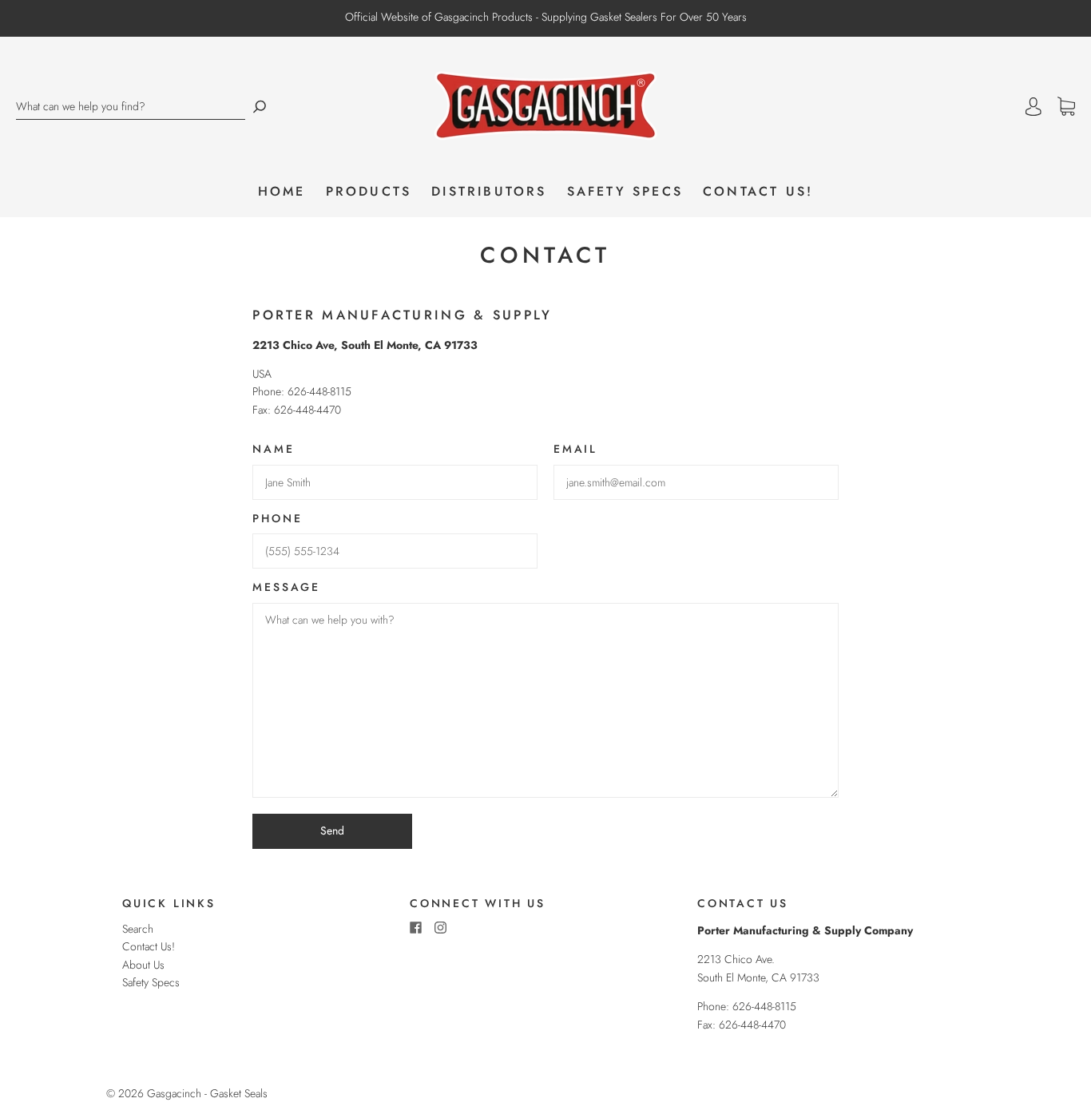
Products (369, 192)
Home (282, 192)
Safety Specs (625, 192)
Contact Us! (758, 192)
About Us (143, 965)
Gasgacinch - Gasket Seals (207, 1093)
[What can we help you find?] (130, 106)
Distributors (488, 192)
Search (137, 929)
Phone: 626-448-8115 (746, 1006)
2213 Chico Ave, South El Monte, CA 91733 (365, 345)
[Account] (1033, 107)
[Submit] (260, 106)
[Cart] (1066, 107)
